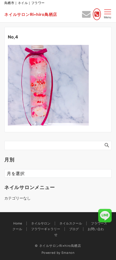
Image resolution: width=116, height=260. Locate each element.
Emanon (68, 253)
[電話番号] (97, 14)
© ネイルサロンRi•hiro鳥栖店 (58, 246)
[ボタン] (86, 15)
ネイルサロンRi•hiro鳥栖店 (30, 14)
